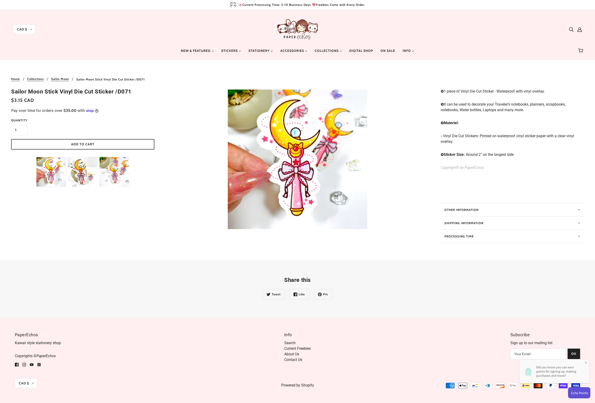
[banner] (297, 29)
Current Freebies (297, 348)
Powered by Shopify (297, 385)
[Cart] (581, 50)
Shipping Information (463, 223)
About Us (291, 354)
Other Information (461, 210)
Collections (35, 79)
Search (290, 343)
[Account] (579, 29)
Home (15, 79)
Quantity (19, 120)
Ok (573, 354)
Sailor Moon (60, 79)
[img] (571, 29)
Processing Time (459, 236)
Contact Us (293, 359)
